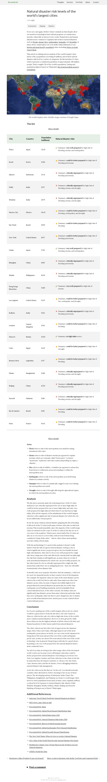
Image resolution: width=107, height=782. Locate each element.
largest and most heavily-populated (40, 47)
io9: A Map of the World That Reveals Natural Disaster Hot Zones (53, 740)
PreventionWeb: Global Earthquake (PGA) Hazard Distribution (53, 728)
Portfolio (79, 2)
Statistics (51, 26)
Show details (53, 129)
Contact (96, 2)
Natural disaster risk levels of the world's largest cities (51, 13)
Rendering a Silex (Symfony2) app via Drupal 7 (26, 758)
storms (41, 42)
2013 (32, 20)
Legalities (60, 780)
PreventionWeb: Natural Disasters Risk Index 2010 (48, 719)
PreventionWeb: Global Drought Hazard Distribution (49, 732)
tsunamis (62, 42)
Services (70, 2)
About (87, 2)
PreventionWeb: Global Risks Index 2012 (44, 715)
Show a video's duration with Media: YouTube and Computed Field (72, 758)
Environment (32, 26)
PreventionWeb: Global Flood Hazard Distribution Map (50, 711)
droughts (73, 42)
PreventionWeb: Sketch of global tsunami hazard (47, 724)
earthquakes (53, 42)
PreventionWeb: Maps (37, 707)
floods (35, 42)
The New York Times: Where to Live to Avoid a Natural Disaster (53, 736)
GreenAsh (13, 2)
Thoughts (60, 2)
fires (46, 42)
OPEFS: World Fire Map (38, 751)
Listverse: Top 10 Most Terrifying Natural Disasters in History (52, 698)
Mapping (42, 26)
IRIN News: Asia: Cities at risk (40, 702)
